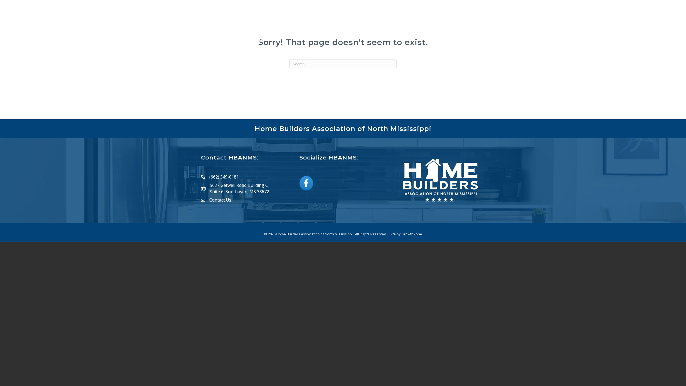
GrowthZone (411, 234)
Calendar (391, 30)
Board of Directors (430, 30)
